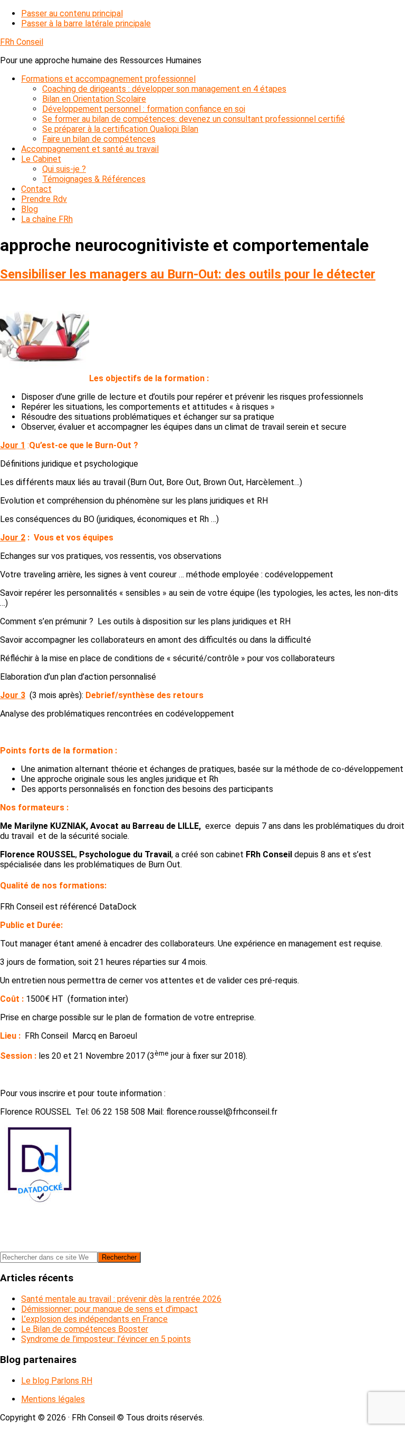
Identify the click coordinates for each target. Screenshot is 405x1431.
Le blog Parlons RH (56, 1381)
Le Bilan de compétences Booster (84, 1329)
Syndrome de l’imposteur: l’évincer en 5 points (106, 1339)
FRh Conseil (21, 42)
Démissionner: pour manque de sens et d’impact (109, 1309)
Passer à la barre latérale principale (86, 23)
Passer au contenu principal (72, 13)
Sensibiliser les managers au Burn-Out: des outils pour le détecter (187, 274)
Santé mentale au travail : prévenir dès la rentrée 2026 (121, 1299)
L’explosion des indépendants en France (94, 1319)
